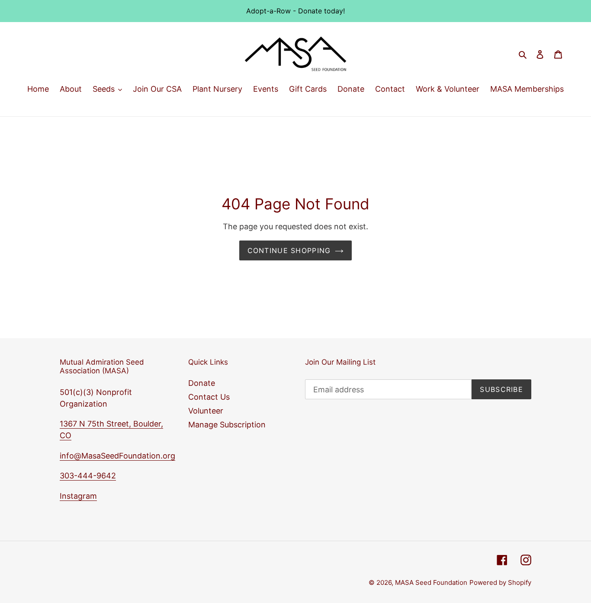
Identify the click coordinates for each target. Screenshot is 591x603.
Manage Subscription (227, 424)
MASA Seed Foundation (431, 582)
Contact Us (209, 396)
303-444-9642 (88, 475)
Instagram (78, 495)
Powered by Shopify (500, 582)
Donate (201, 383)
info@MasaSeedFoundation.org (117, 455)
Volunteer (205, 410)
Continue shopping (289, 250)
